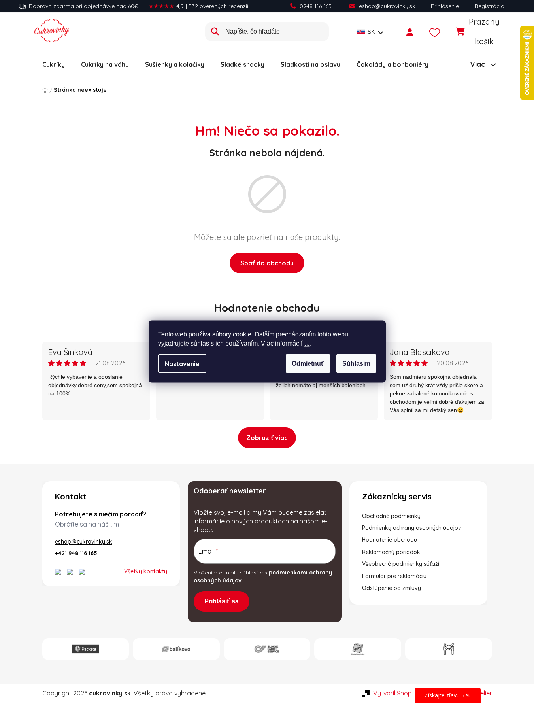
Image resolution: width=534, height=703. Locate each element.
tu (307, 343)
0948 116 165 (316, 5)
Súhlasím (356, 363)
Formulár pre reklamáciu (394, 576)
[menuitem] (53, 64)
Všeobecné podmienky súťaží (400, 563)
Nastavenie (182, 364)
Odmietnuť (308, 363)
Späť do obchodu (267, 263)
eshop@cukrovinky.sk (387, 5)
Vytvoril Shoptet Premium (410, 693)
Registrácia (489, 5)
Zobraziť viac (267, 438)
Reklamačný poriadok (391, 552)
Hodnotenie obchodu (267, 307)
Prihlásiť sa (221, 601)
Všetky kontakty (145, 571)
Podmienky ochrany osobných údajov (411, 527)
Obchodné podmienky (391, 516)
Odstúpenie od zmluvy (391, 588)
